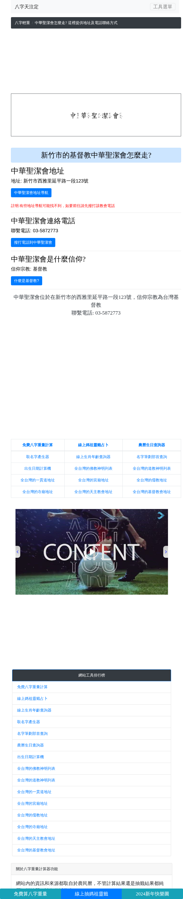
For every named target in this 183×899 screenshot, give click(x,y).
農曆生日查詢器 (151, 445)
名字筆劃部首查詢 (152, 457)
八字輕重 (22, 23)
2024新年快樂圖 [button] (152, 893)
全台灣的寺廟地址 (37, 492)
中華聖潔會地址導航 (31, 193)
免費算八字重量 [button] (30, 893)
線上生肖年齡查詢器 (93, 457)
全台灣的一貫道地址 (37, 480)
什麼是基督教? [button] (26, 281)
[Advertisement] (96, 62)
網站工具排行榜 (91, 675)
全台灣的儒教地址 (152, 480)
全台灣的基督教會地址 (152, 492)
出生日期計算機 (37, 468)
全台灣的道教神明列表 (152, 468)
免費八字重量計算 (37, 445)
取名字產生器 (37, 457)
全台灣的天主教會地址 (93, 492)
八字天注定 (27, 6)
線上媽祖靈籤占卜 (93, 445)
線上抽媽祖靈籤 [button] (91, 893)
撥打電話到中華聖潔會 (33, 242)
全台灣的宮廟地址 (93, 480)
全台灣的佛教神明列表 (93, 468)
